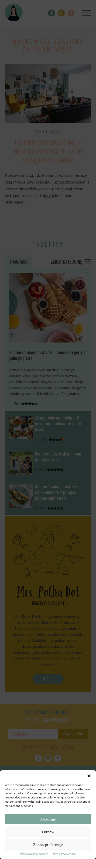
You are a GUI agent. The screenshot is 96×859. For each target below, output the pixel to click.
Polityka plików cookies (34, 854)
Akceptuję (48, 819)
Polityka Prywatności (63, 854)
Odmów (48, 832)
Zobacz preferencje (48, 845)
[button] (89, 776)
